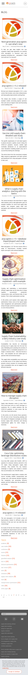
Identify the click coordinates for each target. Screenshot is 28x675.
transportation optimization (9, 582)
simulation (4, 573)
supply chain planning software (8, 624)
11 (24, 595)
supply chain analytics (7, 576)
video (2, 585)
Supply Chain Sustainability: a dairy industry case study (14, 337)
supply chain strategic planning (8, 651)
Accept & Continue (14, 671)
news (2, 570)
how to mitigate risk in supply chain (9, 639)
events (3, 552)
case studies (4, 546)
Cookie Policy (5, 668)
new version (4, 567)
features (3, 555)
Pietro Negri (18, 138)
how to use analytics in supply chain (9, 654)
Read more (14, 60)
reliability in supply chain (7, 643)
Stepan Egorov (17, 88)
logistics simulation (5, 631)
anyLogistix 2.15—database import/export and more (14, 240)
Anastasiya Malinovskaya (17, 46)
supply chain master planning (8, 636)
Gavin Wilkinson (19, 400)
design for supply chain (6, 628)
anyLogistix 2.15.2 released (14, 86)
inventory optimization (6, 646)
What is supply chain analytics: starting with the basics (14, 191)
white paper (4, 588)
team (2, 579)
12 (3, 597)
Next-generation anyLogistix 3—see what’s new (14, 43)
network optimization (7, 564)
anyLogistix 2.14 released (14, 513)
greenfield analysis (6, 558)
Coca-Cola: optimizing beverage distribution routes (14, 454)
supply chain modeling (6, 626)
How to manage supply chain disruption (14, 397)
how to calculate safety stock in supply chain (11, 649)
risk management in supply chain (8, 641)
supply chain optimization (7, 633)
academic (3, 543)
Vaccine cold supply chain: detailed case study (14, 134)
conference (4, 549)
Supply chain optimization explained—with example (14, 280)
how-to (3, 561)
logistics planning (5, 656)
